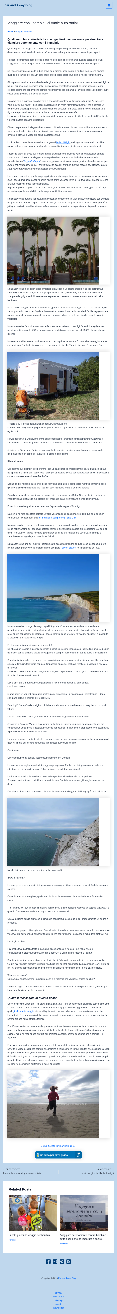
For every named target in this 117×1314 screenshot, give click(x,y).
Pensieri (28, 31)
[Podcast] (68, 1261)
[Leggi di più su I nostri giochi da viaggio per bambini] (33, 1212)
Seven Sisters (68, 547)
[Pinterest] (61, 1261)
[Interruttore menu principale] (109, 5)
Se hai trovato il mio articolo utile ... (58, 1146)
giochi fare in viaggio (23, 1011)
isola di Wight (63, 142)
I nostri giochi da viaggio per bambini (29, 1235)
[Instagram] (55, 1261)
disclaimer (58, 1296)
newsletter (58, 1307)
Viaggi (18, 31)
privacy (58, 1292)
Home (10, 31)
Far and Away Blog (18, 5)
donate (58, 1304)
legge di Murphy (32, 161)
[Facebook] (48, 1261)
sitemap (58, 1300)
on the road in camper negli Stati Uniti (57, 517)
